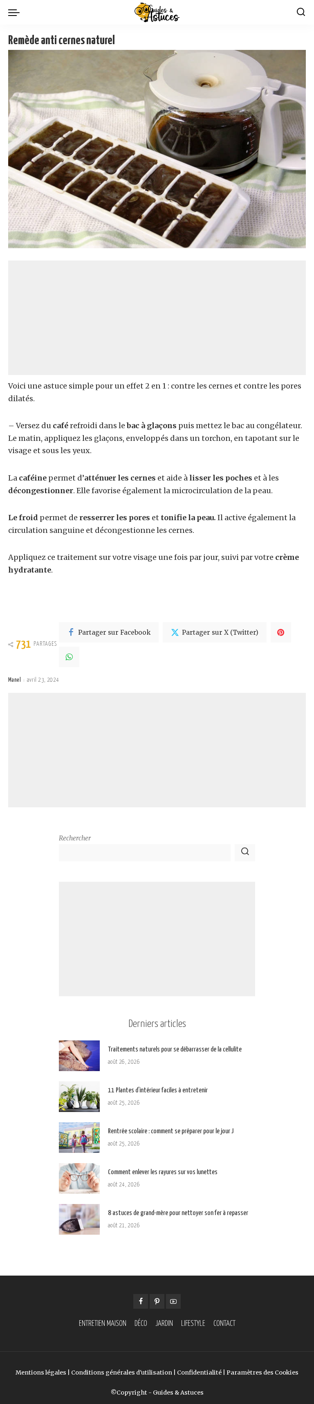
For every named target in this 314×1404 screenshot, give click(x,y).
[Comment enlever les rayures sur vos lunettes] (79, 1178)
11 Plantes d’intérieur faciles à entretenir (158, 1090)
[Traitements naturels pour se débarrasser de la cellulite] (79, 1055)
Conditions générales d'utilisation (121, 1372)
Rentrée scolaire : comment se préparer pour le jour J (170, 1131)
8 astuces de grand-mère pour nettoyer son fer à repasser (178, 1213)
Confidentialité (199, 1372)
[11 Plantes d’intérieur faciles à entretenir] (79, 1096)
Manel (14, 680)
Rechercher (75, 838)
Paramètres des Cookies (262, 1372)
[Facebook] (140, 1301)
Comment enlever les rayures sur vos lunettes (163, 1172)
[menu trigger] (16, 12)
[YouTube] (173, 1301)
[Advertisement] (157, 318)
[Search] (301, 12)
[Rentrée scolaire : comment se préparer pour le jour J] (79, 1137)
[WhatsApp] (69, 657)
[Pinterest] (281, 632)
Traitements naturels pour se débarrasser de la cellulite (175, 1049)
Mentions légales (41, 1372)
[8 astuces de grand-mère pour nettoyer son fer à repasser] (79, 1219)
